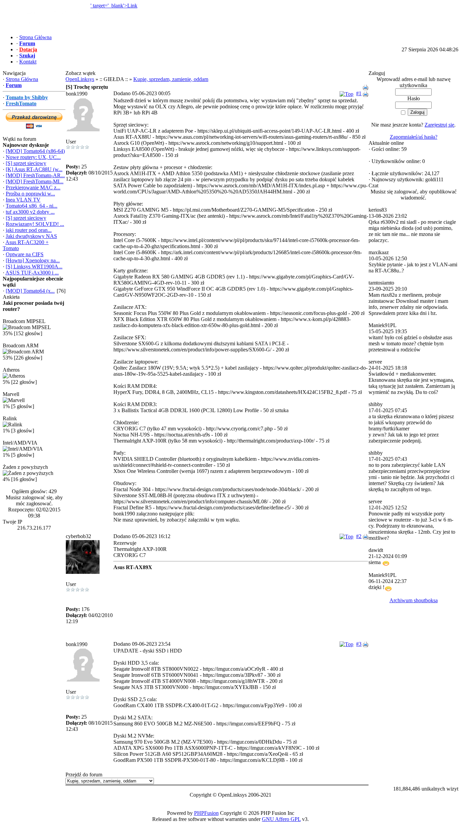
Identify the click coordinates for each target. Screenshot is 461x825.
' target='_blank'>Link (113, 5)
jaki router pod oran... (29, 230)
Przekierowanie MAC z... (33, 187)
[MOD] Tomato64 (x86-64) (35, 151)
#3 (358, 644)
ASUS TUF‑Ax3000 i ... (32, 272)
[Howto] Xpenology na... (33, 260)
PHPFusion (206, 813)
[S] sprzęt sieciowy (26, 163)
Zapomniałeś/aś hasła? (413, 137)
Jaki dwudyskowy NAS (31, 236)
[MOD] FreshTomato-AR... (35, 175)
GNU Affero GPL (281, 819)
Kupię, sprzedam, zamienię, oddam (170, 79)
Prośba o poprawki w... (30, 193)
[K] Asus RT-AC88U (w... (34, 169)
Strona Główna (22, 79)
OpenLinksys (79, 79)
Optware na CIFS (25, 254)
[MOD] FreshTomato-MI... (34, 181)
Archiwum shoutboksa (413, 600)
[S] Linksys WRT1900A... (34, 266)
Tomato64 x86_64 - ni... (31, 206)
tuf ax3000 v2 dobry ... (30, 212)
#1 (358, 93)
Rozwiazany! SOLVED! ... (35, 224)
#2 (358, 536)
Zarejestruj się (439, 125)
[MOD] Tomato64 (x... (30, 291)
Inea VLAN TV (23, 200)
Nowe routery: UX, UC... (33, 157)
